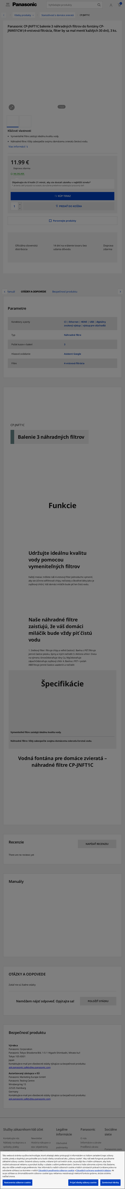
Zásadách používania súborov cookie (56, 1170)
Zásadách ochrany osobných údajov (93, 1170)
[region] (62, 1170)
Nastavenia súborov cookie (17, 1182)
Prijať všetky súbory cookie (83, 1182)
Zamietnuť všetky (110, 1182)
